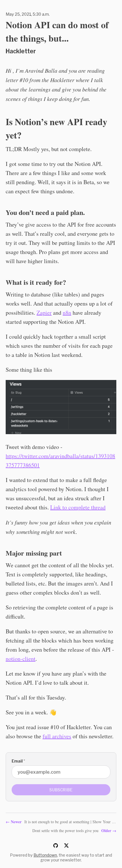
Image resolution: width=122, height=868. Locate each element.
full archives (57, 736)
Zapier (44, 312)
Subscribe (61, 789)
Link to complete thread (78, 507)
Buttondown (45, 855)
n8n (67, 312)
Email (18, 761)
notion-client (20, 658)
